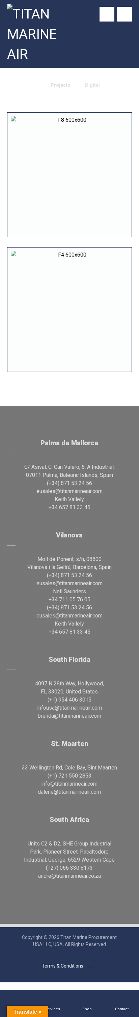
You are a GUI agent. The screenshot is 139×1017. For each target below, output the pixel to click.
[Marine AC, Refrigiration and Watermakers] (33, 34)
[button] (124, 14)
